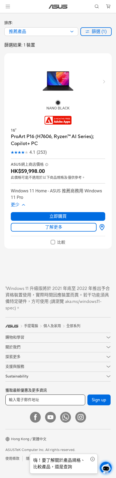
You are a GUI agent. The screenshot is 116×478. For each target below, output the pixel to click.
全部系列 (73, 326)
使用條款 (12, 458)
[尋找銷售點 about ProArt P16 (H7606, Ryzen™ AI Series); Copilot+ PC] (101, 227)
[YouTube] (50, 417)
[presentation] (72, 31)
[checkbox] (58, 242)
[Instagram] (80, 417)
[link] (58, 7)
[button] (7, 6)
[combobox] (41, 31)
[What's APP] (65, 417)
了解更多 (53, 227)
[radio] (58, 102)
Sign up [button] (99, 400)
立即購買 (58, 216)
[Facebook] (35, 417)
